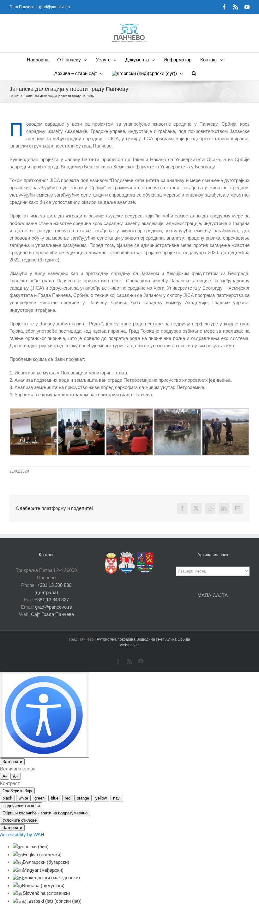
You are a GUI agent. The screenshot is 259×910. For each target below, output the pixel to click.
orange (83, 798)
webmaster (129, 645)
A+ (15, 776)
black (7, 798)
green (39, 798)
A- (5, 776)
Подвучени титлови (21, 805)
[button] (194, 73)
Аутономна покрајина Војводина (126, 639)
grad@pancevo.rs (54, 7)
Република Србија (174, 639)
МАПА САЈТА (212, 595)
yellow (101, 798)
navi (117, 798)
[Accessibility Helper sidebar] (44, 715)
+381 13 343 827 (51, 599)
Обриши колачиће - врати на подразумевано (45, 813)
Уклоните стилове (20, 820)
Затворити (12, 761)
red (67, 798)
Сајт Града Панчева (52, 614)
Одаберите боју (17, 790)
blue (54, 798)
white (23, 798)
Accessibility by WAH (22, 834)
